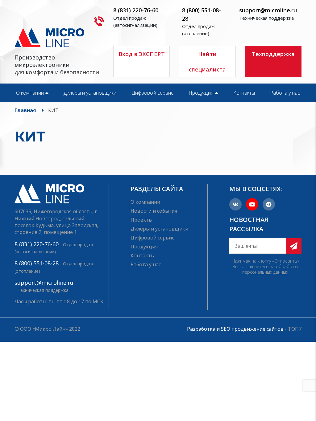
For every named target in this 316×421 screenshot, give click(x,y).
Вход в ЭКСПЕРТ (141, 54)
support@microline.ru (268, 10)
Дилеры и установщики (90, 92)
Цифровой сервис (152, 92)
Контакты (244, 92)
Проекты (141, 219)
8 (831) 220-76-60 (135, 10)
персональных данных (265, 272)
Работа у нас (285, 92)
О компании (30, 92)
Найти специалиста (207, 61)
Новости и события (154, 210)
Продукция (201, 92)
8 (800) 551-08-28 (37, 263)
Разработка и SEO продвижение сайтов (235, 328)
